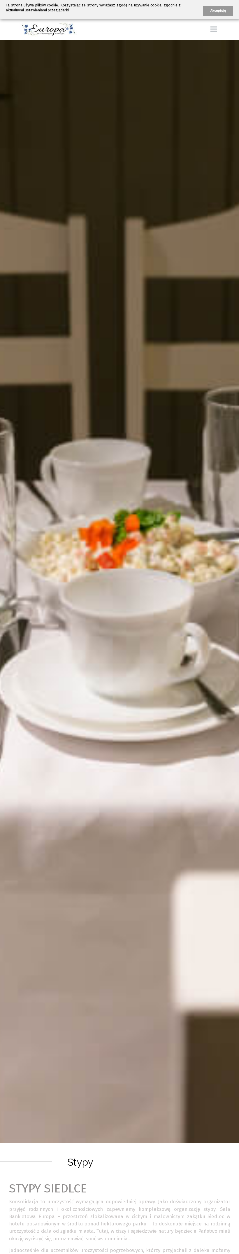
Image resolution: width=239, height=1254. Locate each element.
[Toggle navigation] (213, 29)
